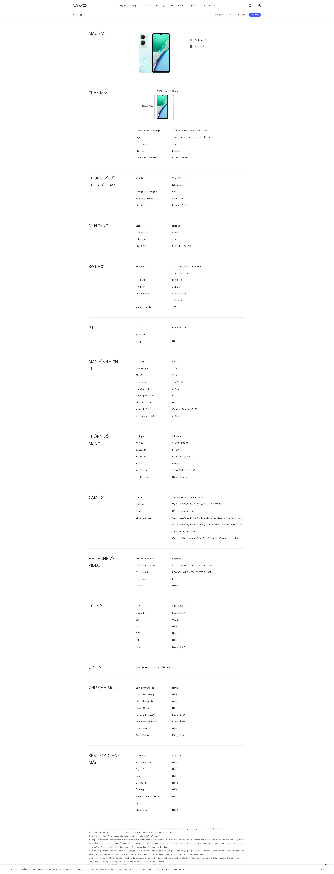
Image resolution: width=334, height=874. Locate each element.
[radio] (198, 40)
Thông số (241, 15)
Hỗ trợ (180, 5)
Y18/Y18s (77, 14)
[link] (80, 5)
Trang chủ (122, 5)
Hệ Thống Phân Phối (164, 5)
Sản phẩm (136, 5)
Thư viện (230, 15)
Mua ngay (255, 15)
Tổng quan (218, 15)
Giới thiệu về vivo (209, 5)
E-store (148, 5)
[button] (250, 5)
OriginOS (192, 5)
